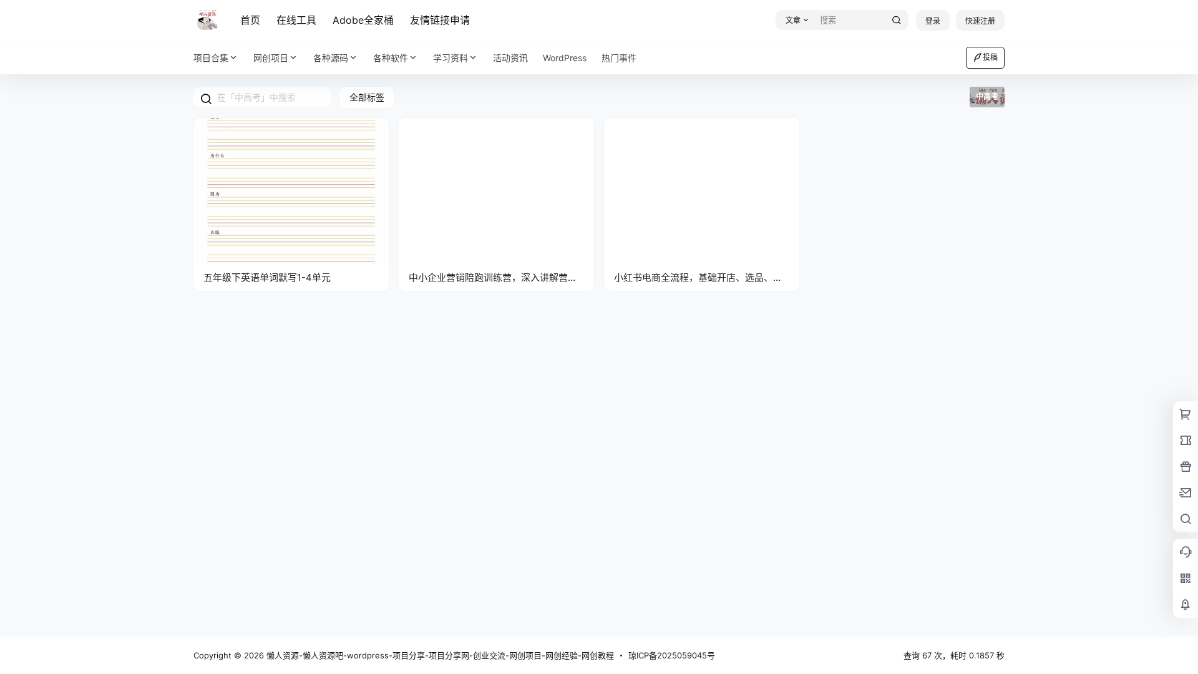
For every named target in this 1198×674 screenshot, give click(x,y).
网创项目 (270, 57)
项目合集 (210, 57)
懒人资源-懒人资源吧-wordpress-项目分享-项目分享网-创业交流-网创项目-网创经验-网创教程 (439, 655)
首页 (250, 20)
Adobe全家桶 (363, 20)
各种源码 (330, 57)
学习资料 (450, 57)
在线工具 (296, 20)
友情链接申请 (440, 20)
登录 (932, 21)
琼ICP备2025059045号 (671, 655)
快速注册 (980, 21)
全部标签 (366, 97)
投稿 (990, 57)
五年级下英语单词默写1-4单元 (267, 277)
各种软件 (390, 57)
